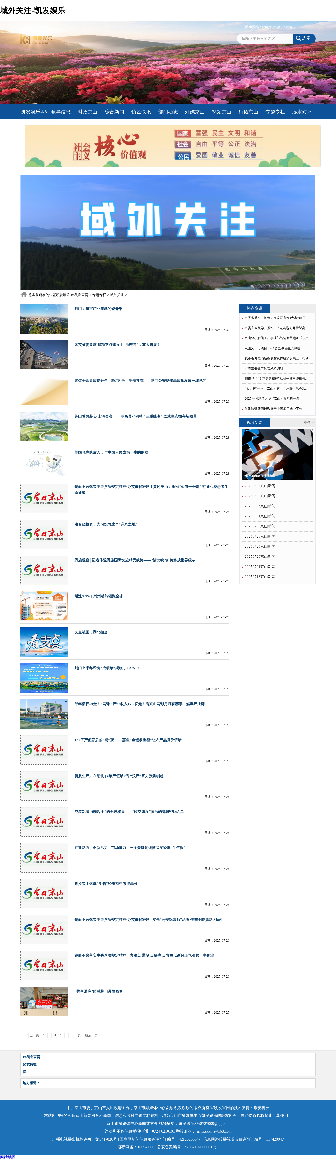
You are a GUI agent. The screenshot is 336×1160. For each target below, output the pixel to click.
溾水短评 (302, 111)
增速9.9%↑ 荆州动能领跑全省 (99, 596)
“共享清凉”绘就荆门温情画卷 (99, 991)
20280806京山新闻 (260, 496)
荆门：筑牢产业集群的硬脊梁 (98, 309)
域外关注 (117, 295)
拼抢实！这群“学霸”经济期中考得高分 (106, 884)
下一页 (76, 1035)
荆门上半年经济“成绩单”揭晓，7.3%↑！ (108, 668)
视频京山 (221, 111)
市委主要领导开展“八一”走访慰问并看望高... (276, 328)
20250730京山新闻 (260, 526)
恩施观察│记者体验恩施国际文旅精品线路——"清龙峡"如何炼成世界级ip (135, 560)
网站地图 (8, 1157)
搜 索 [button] (306, 38)
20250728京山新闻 (260, 536)
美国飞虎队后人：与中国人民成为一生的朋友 (111, 452)
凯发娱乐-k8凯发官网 (34, 119)
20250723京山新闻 (260, 556)
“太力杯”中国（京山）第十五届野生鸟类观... (276, 388)
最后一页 (91, 1035)
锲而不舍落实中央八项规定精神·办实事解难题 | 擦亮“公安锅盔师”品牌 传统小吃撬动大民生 (149, 920)
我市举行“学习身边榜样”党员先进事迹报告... (276, 378)
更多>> (309, 422)
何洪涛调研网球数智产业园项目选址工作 (273, 409)
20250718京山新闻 (260, 577)
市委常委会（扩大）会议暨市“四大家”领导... (276, 318)
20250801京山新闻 (260, 516)
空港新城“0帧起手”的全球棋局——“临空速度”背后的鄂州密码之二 (129, 812)
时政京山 (87, 111)
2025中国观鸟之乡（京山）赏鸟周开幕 (272, 398)
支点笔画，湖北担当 (91, 632)
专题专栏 (275, 111)
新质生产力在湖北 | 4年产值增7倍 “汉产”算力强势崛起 (119, 776)
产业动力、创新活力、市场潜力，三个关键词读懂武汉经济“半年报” (130, 848)
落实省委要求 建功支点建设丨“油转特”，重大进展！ (118, 345)
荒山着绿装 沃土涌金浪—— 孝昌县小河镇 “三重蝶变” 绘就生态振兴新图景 (136, 416)
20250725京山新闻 (260, 546)
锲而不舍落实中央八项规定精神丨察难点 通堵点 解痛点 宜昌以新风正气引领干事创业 (144, 955)
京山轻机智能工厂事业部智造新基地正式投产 (277, 338)
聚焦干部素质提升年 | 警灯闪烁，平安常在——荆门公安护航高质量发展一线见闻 (140, 380)
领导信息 (61, 111)
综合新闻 (114, 111)
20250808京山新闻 (259, 476)
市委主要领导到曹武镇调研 (264, 368)
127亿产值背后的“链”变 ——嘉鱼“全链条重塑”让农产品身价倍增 (128, 740)
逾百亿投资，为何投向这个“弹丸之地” (106, 524)
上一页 (34, 1035)
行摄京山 (248, 111)
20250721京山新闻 (260, 567)
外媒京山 (195, 111)
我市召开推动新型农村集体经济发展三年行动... (278, 358)
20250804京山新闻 (260, 506)
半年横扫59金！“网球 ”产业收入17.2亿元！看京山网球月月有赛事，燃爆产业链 (140, 704)
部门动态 (168, 111)
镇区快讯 (141, 111)
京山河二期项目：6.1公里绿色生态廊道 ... (274, 348)
